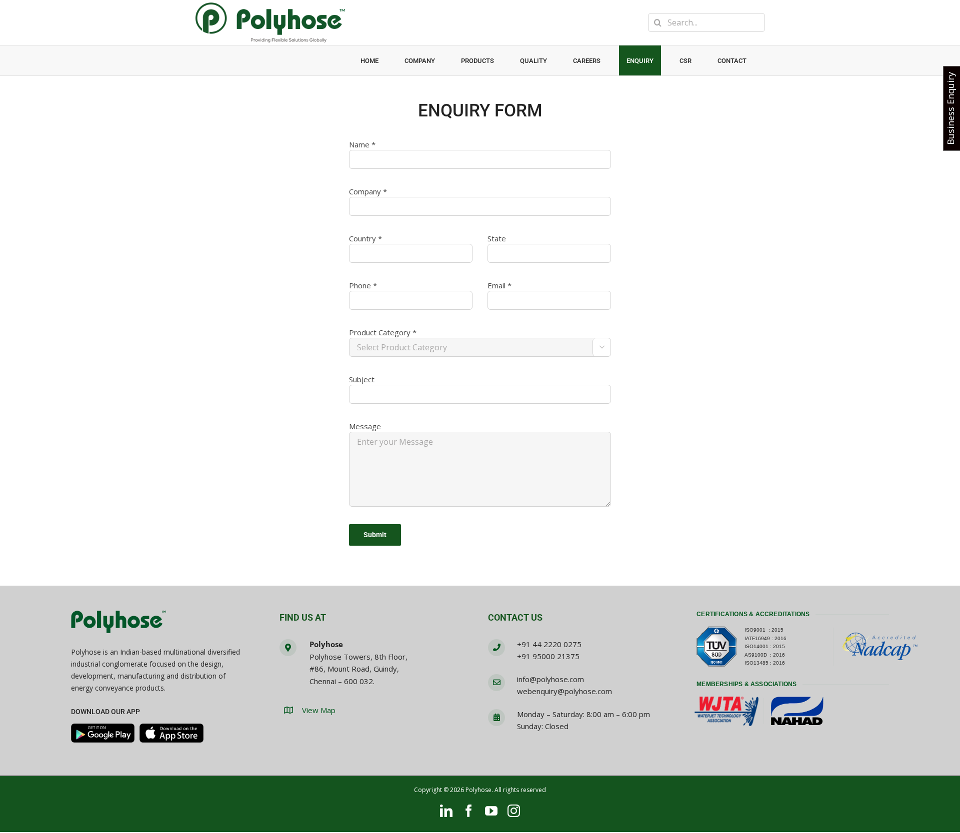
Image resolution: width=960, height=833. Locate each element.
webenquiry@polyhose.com (564, 691)
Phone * (363, 285)
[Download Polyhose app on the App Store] (172, 733)
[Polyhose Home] (118, 623)
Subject (361, 379)
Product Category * (382, 332)
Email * (500, 285)
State (497, 238)
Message (365, 426)
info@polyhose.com (550, 679)
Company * (368, 191)
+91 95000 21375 (548, 656)
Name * (362, 144)
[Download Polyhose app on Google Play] (103, 733)
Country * (365, 238)
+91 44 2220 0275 (549, 644)
